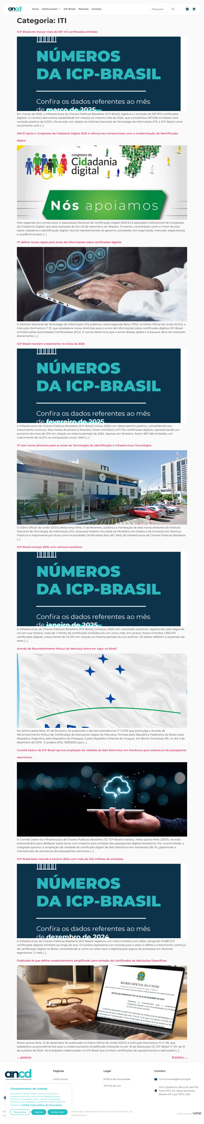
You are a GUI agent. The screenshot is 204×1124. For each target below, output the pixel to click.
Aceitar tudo (57, 1112)
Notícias (84, 9)
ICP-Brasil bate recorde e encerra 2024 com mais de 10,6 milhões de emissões (70, 859)
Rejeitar (38, 1112)
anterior (24, 1057)
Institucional (49, 9)
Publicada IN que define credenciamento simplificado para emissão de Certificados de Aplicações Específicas (92, 960)
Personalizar (20, 1112)
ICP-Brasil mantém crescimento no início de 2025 (51, 343)
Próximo (179, 1057)
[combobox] (161, 9)
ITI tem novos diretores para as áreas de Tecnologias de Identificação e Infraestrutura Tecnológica (84, 445)
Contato (96, 9)
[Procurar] (173, 9)
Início (35, 9)
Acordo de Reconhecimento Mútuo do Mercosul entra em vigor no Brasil (67, 648)
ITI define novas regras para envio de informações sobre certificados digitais (69, 242)
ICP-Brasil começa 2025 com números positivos (49, 547)
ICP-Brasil (70, 9)
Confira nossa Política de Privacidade (42, 1105)
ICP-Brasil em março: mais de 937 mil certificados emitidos (57, 31)
